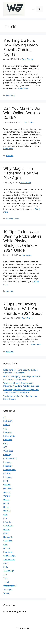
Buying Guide (9, 436)
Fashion (6, 473)
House (6, 507)
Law (5, 518)
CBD (5, 447)
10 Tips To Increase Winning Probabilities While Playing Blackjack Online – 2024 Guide (22, 240)
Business (7, 432)
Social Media (9, 559)
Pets (5, 544)
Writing (6, 593)
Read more (23, 88)
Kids (5, 514)
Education (7, 466)
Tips (5, 574)
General (6, 496)
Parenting (7, 541)
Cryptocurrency (10, 458)
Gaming (6, 492)
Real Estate (8, 552)
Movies (6, 529)
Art (4, 417)
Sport (5, 563)
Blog (5, 428)
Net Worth (8, 537)
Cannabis (7, 440)
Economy (7, 462)
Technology (8, 571)
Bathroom (7, 421)
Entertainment (12, 219)
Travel (6, 582)
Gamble (9, 156)
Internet (6, 511)
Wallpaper (7, 589)
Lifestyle (7, 522)
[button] (33, 9)
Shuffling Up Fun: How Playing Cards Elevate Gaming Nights (20, 47)
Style (5, 567)
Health (6, 499)
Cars (5, 443)
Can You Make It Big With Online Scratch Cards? (21, 113)
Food (5, 481)
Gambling (10, 95)
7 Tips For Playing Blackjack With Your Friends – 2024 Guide (23, 309)
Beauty (6, 425)
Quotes (6, 548)
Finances (7, 477)
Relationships (9, 556)
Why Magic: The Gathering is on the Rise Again (20, 173)
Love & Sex (8, 526)
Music (6, 533)
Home (6, 503)
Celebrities (8, 451)
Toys (5, 578)
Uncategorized (10, 586)
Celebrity (7, 455)
